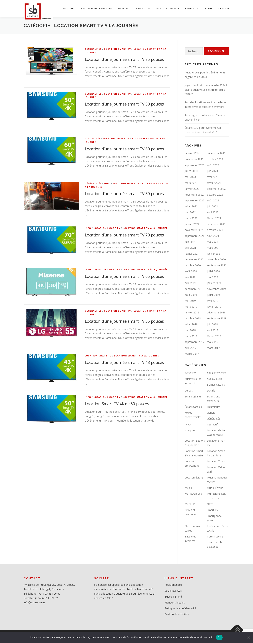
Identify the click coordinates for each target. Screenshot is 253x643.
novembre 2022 (194, 194)
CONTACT (192, 8)
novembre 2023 (194, 159)
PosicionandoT (173, 584)
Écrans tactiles (193, 407)
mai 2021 (212, 242)
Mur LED (190, 504)
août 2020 (191, 271)
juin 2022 (212, 206)
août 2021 (213, 236)
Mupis (188, 488)
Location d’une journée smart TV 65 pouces (124, 276)
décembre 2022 (216, 188)
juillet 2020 (213, 271)
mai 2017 (212, 342)
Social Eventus (173, 590)
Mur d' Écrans (215, 488)
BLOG (208, 8)
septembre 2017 (194, 342)
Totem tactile (215, 536)
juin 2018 (212, 324)
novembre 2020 (216, 259)
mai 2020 (212, 277)
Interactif (212, 424)
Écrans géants (193, 396)
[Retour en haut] (237, 630)
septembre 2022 (194, 200)
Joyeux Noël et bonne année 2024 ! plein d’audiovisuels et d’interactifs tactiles (206, 89)
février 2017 (192, 354)
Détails (211, 390)
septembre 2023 (194, 165)
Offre (210, 504)
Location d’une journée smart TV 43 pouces (124, 362)
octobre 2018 (193, 318)
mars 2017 (213, 348)
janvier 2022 (192, 224)
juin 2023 (212, 171)
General (211, 412)
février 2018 (214, 336)
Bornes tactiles (216, 384)
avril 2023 (212, 177)
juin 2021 (190, 242)
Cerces (189, 390)
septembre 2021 (194, 236)
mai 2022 (190, 212)
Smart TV (212, 510)
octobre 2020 (193, 265)
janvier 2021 (214, 253)
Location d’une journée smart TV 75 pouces (124, 59)
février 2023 (214, 183)
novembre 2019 (216, 289)
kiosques (190, 430)
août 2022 (213, 200)
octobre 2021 (215, 230)
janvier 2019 (192, 312)
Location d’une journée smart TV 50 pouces (124, 104)
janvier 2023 (192, 188)
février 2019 (214, 306)
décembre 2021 (216, 224)
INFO (107, 183)
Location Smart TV (117, 48)
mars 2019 (191, 306)
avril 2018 (212, 330)
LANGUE (224, 8)
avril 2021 (190, 247)
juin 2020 (190, 277)
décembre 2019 (194, 289)
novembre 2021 (194, 230)
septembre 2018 (217, 318)
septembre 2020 (217, 265)
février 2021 (192, 253)
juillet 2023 (191, 171)
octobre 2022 (215, 194)
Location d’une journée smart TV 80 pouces (124, 193)
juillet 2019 (213, 295)
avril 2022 (212, 212)
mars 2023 (191, 183)
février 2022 (214, 218)
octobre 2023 (215, 159)
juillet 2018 (191, 324)
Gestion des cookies (176, 614)
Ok (219, 637)
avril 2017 (190, 348)
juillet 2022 (191, 206)
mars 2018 (191, 336)
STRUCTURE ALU (167, 8)
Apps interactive (216, 373)
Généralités (93, 48)
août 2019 (191, 295)
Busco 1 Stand (173, 596)
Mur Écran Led (193, 493)
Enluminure (213, 407)
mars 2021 (213, 247)
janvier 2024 (192, 153)
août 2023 (213, 165)
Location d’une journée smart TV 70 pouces (124, 235)
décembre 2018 (216, 312)
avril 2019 (212, 300)
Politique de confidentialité (180, 608)
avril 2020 (190, 283)
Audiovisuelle (214, 379)
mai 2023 (190, 177)
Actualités (92, 138)
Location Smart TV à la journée (145, 228)
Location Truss (216, 461)
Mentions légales (174, 602)
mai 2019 (190, 300)
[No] (248, 637)
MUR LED (124, 8)
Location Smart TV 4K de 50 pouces (117, 403)
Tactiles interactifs (96, 8)
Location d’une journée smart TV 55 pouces (124, 321)
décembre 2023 (216, 153)
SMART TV (143, 8)
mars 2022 (191, 218)
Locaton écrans (194, 477)
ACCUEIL (68, 8)
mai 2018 (190, 330)
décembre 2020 (194, 259)
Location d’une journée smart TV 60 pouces (124, 149)
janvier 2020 (214, 283)
